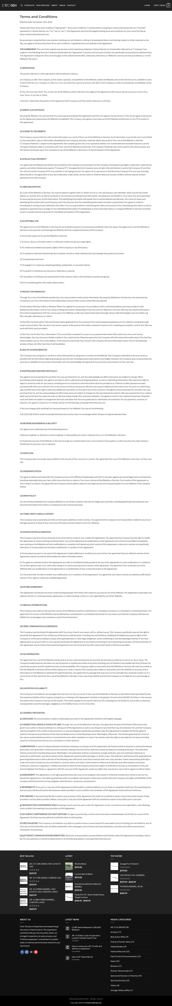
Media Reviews (117, 946)
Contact (71, 5)
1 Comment (78, 940)
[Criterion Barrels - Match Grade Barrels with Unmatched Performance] (9, 5)
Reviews (114, 966)
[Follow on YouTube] (36, 952)
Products (29, 5)
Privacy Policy (96, 999)
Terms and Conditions (79, 999)
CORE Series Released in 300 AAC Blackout (86, 928)
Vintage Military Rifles (120, 990)
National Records (118, 951)
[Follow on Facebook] (22, 952)
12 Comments (79, 951)
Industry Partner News (120, 941)
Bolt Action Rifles (118, 937)
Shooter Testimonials (120, 971)
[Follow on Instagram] (27, 952)
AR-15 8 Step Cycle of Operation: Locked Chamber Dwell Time (86, 936)
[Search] (22, 5)
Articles (114, 932)
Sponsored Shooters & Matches (124, 975)
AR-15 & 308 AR (118, 927)
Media (62, 5)
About (54, 5)
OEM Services (42, 5)
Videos (114, 985)
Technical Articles (118, 980)
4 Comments (77, 959)
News (113, 961)
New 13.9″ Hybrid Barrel (82, 957)
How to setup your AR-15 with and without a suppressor (87, 947)
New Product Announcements (124, 956)
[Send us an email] (31, 952)
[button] (147, 5)
